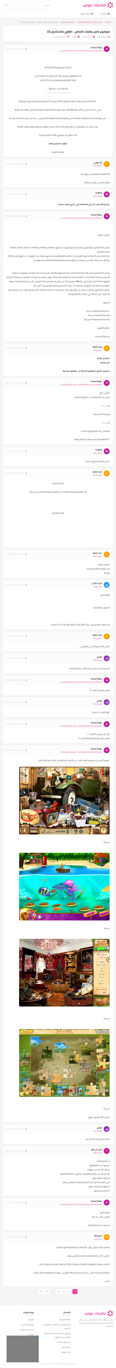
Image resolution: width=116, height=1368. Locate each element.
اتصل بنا (31, 1334)
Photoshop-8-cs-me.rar (99, 1225)
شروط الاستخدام (27, 1324)
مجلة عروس (85, 13)
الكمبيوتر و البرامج (68, 22)
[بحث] (5, 5)
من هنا (90, 311)
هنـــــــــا (106, 406)
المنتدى (103, 13)
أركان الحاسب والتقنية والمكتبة (90, 22)
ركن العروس (65, 1352)
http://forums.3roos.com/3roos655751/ (92, 439)
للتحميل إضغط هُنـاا (101, 608)
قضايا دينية (66, 1347)
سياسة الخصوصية (27, 1329)
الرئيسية (108, 22)
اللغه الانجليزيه (64, 1319)
